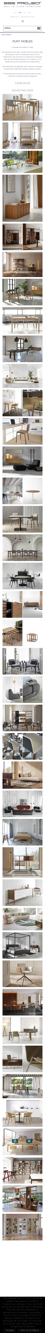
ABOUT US (14, 17)
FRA (29, 12)
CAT (15, 12)
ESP (24, 12)
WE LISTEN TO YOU (28, 17)
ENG (20, 12)
